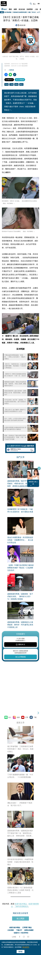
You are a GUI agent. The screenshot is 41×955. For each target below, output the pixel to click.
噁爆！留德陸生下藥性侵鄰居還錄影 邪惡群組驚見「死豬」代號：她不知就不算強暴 (15, 437)
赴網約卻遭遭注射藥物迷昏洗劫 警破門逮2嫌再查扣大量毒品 (15, 428)
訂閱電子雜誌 (27, 927)
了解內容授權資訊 (21, 906)
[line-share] (10, 74)
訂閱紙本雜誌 (3, 3)
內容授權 (11, 930)
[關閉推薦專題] (39, 468)
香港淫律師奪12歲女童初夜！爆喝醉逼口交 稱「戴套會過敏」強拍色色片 (15, 392)
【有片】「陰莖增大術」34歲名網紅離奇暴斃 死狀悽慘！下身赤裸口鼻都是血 (15, 366)
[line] (14, 937)
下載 (35, 717)
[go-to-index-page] (17, 25)
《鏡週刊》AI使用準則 (20, 933)
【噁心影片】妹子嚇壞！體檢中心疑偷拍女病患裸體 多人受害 (15, 410)
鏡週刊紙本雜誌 (21, 904)
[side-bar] (39, 3)
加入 (9, 717)
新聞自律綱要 (29, 930)
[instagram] (24, 937)
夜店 (21, 84)
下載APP (19, 930)
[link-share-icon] (14, 74)
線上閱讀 (20, 918)
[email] (28, 937)
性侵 (6, 84)
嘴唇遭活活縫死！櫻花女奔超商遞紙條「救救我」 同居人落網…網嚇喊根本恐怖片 (15, 383)
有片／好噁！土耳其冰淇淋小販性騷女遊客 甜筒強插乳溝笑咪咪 (15, 419)
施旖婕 (11, 70)
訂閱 (26, 717)
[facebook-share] (6, 74)
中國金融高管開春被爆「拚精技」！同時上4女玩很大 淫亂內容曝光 (14, 357)
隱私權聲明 (25, 947)
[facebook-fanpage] (19, 937)
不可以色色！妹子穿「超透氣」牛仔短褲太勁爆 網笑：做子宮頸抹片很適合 (15, 401)
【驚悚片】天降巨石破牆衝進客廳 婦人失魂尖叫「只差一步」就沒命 (15, 375)
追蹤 (18, 717)
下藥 (11, 84)
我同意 (20, 951)
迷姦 (16, 84)
